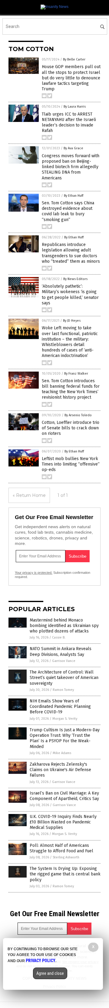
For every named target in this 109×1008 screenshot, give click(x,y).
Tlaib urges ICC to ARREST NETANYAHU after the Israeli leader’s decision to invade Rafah (69, 122)
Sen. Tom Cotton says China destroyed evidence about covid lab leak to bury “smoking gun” (68, 211)
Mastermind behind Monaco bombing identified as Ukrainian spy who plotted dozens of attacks (64, 626)
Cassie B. (58, 637)
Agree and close (50, 973)
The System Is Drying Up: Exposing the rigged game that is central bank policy (65, 874)
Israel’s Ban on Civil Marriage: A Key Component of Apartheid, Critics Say (64, 796)
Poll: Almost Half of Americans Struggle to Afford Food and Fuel (61, 848)
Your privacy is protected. (33, 572)
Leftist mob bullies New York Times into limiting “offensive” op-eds (71, 464)
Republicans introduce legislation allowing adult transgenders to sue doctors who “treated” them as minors (71, 253)
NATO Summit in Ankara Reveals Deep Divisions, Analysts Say (60, 651)
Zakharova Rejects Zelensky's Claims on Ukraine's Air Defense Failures (60, 770)
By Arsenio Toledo (78, 415)
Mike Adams (62, 753)
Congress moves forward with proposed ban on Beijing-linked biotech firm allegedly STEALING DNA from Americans (70, 167)
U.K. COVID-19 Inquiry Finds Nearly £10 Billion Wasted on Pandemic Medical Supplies (63, 822)
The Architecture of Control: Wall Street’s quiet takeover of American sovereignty (64, 678)
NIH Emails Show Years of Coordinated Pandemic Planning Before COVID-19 (60, 706)
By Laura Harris (75, 107)
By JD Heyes (72, 321)
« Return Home (29, 495)
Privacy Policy (40, 960)
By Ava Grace (73, 148)
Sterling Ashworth (66, 857)
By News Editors (75, 279)
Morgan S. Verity (64, 719)
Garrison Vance (63, 661)
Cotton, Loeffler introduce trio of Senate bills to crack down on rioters (70, 428)
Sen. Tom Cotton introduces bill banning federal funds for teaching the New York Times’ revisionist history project (71, 389)
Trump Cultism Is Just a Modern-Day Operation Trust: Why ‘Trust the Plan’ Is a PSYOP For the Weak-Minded (65, 738)
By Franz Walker (76, 374)
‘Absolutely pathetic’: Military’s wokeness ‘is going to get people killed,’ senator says (70, 295)
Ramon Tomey (63, 690)
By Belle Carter (74, 59)
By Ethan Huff (73, 196)
